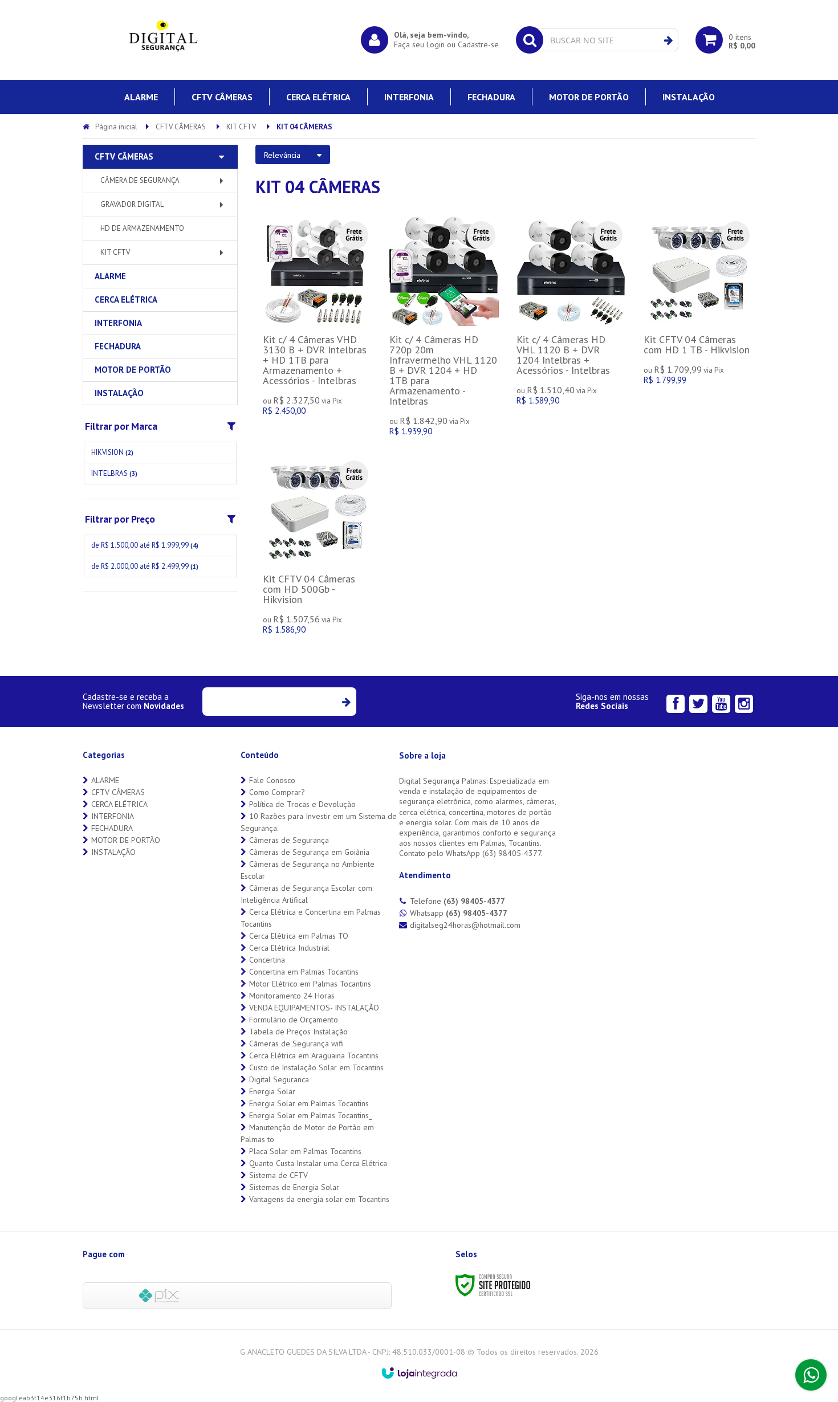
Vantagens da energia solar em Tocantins (319, 1199)
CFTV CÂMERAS (181, 127)
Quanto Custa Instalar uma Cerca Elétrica (318, 1163)
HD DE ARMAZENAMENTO (142, 228)
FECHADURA (112, 828)
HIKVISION (112, 452)
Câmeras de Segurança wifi (296, 1043)
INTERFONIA (112, 816)
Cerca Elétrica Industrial (289, 948)
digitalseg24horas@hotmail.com (465, 925)
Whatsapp (458, 913)
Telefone (457, 901)
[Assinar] (345, 701)
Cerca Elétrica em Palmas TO (298, 936)
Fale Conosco (272, 780)
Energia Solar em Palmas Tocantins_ (310, 1115)
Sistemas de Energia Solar (294, 1187)
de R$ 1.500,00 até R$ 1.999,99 (144, 545)
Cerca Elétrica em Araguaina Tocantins (314, 1055)
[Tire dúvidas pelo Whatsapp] (811, 1375)
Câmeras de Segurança (289, 840)
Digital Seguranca (279, 1079)
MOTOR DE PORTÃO (125, 840)
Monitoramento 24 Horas (292, 996)
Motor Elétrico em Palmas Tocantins (310, 984)
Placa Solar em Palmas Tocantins (305, 1151)
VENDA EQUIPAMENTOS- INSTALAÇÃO (314, 1007)
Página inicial (116, 127)
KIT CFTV (241, 127)
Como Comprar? (277, 792)
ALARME (105, 780)
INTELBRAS (114, 473)
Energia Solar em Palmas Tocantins (309, 1103)
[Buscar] (668, 40)
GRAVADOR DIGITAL (132, 204)
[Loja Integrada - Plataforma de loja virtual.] (419, 1373)
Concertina (267, 960)
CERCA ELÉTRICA (119, 804)
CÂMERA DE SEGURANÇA (140, 180)
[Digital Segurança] (162, 40)
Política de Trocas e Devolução (302, 804)
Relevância (282, 155)
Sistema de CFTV (278, 1175)
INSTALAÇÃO (113, 852)
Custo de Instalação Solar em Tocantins (316, 1067)
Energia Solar (272, 1091)
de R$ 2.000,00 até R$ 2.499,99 (144, 566)
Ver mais (317, 325)
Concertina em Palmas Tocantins (304, 972)
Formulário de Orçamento (293, 1019)
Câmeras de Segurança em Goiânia (309, 852)
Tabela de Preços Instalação (298, 1031)
